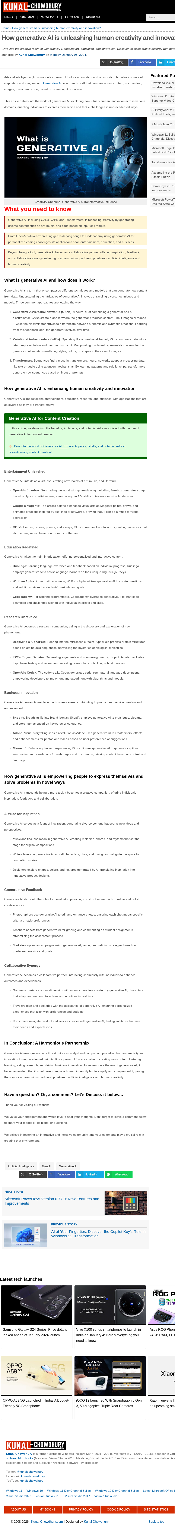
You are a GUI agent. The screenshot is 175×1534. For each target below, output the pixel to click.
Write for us (49, 17)
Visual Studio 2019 (48, 1496)
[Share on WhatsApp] (119, 1177)
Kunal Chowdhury (96, 1521)
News (8, 17)
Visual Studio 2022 (18, 1496)
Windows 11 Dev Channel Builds (69, 1490)
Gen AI (46, 1166)
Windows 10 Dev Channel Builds (117, 1490)
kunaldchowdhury (33, 1476)
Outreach (72, 17)
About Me (93, 17)
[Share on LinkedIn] (90, 1177)
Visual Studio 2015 (107, 1496)
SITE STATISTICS (156, 1509)
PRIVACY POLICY (81, 1509)
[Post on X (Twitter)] (114, 65)
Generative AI (52, 83)
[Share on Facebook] (142, 65)
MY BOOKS (47, 1509)
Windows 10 (34, 1490)
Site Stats (27, 17)
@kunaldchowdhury (30, 1471)
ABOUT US (18, 1509)
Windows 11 (14, 1490)
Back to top (156, 1521)
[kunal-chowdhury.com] (33, 10)
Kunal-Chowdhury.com (47, 1521)
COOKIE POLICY (118, 1509)
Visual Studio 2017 (77, 1496)
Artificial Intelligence (21, 1166)
